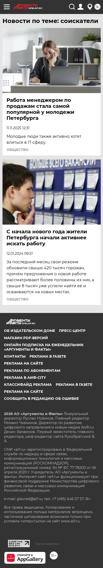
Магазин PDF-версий (26, 338)
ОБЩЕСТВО (17, 149)
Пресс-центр (72, 330)
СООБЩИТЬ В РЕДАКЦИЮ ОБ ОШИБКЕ (41, 398)
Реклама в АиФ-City (25, 377)
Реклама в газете (48, 356)
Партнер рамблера (47, 543)
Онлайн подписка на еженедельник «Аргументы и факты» (44, 347)
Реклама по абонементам (32, 370)
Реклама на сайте (23, 363)
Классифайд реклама (28, 384)
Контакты (15, 356)
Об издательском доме (29, 330)
